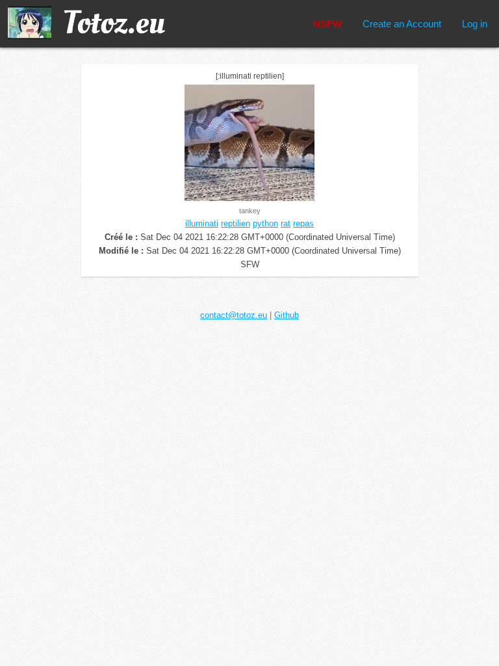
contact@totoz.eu (233, 315)
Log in (474, 23)
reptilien (235, 223)
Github (286, 315)
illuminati (201, 223)
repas (303, 223)
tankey (250, 211)
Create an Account (402, 23)
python (265, 223)
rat (285, 223)
